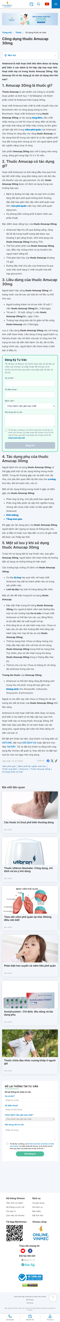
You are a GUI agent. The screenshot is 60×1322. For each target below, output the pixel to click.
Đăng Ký (30, 445)
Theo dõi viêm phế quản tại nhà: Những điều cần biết (27, 919)
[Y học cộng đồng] (28, 1260)
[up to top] (53, 1298)
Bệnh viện (10, 401)
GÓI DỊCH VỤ (29, 742)
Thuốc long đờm (9, 769)
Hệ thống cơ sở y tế (15, 1207)
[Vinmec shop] (41, 1233)
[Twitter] (52, 760)
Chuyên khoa (38, 1203)
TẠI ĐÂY (11, 746)
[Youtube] (23, 1251)
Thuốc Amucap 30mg (40, 769)
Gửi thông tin (30, 1154)
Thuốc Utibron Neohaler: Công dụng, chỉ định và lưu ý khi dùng (28, 870)
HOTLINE (7, 742)
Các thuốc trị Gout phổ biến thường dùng (29, 822)
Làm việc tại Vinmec (15, 1215)
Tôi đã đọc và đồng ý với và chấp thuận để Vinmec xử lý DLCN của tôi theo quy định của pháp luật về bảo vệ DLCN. (32, 1146)
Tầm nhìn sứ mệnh (14, 1203)
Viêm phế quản (9, 766)
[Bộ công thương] (30, 1277)
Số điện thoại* (11, 1105)
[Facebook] (48, 760)
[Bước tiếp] (28, 1265)
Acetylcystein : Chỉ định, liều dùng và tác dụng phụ (28, 1013)
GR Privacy (30, 1300)
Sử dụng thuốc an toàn (35, 32)
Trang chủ (7, 32)
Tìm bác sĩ (10, 1211)
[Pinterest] (56, 760)
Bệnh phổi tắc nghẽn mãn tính (32, 766)
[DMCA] (30, 1285)
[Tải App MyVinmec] (14, 1233)
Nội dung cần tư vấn (13, 412)
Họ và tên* (10, 1096)
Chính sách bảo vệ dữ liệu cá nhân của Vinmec (30, 1297)
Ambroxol (23, 769)
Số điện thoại (11, 389)
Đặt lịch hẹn (37, 1215)
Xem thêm (8, 830)
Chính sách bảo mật (16, 438)
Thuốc (18, 32)
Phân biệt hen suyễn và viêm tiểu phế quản (30, 965)
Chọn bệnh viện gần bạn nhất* (19, 1115)
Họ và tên (9, 378)
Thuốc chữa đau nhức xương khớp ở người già (30, 1062)
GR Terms (30, 1303)
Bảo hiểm (36, 1211)
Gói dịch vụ (37, 1207)
